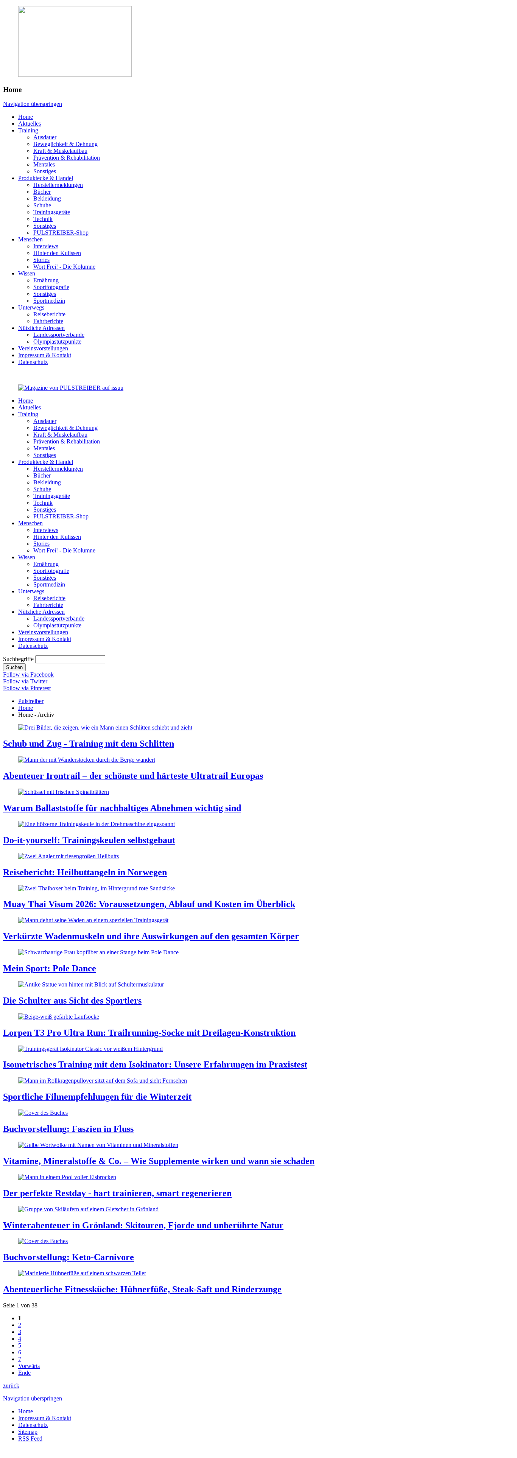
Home (25, 708)
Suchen (14, 667)
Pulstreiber (31, 701)
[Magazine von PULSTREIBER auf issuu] (70, 387)
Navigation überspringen (32, 104)
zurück (11, 1385)
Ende (24, 1372)
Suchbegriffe (18, 659)
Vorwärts (29, 1366)
